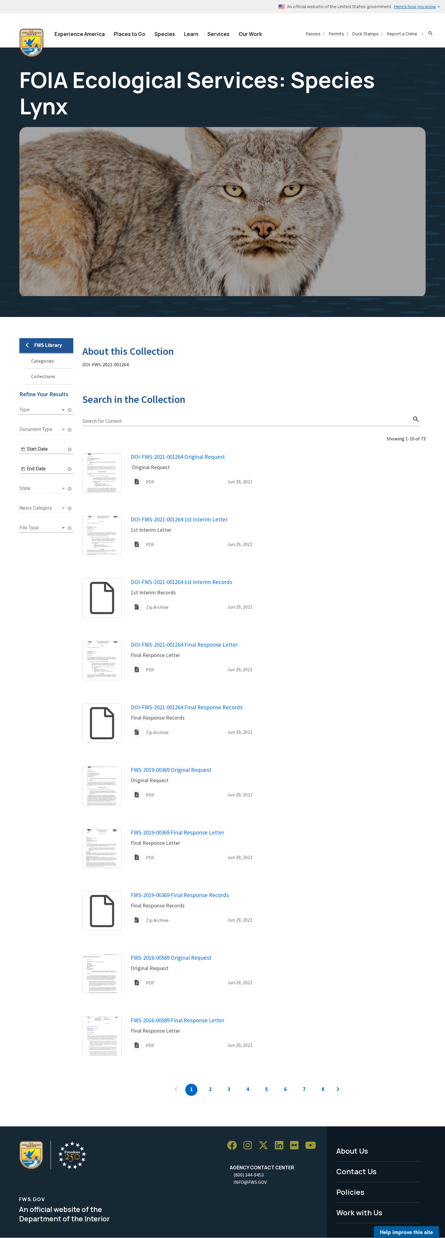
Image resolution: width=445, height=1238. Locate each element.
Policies (350, 1192)
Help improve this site (406, 1232)
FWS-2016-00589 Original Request (171, 957)
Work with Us (359, 1212)
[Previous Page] (176, 1090)
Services (218, 34)
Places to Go (129, 34)
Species (164, 34)
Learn (191, 34)
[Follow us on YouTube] (312, 1145)
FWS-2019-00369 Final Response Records (180, 895)
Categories (42, 361)
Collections (43, 376)
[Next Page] (338, 1090)
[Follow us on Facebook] (234, 1145)
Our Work (250, 34)
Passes (313, 34)
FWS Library (48, 345)
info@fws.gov (250, 1182)
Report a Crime (402, 34)
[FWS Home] (31, 42)
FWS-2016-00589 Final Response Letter (177, 1020)
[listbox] (42, 410)
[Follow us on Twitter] (265, 1145)
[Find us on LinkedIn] (281, 1145)
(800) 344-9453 (248, 1175)
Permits (336, 34)
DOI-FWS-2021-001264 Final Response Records (186, 707)
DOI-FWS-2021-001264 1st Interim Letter (179, 519)
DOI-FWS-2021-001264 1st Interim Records (181, 582)
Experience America (79, 34)
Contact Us (356, 1171)
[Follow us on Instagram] (249, 1145)
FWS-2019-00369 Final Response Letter (177, 832)
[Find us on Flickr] (296, 1145)
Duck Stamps (365, 34)
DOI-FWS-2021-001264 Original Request (178, 456)
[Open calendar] (23, 449)
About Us (352, 1151)
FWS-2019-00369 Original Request (171, 769)
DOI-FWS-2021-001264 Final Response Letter (184, 644)
